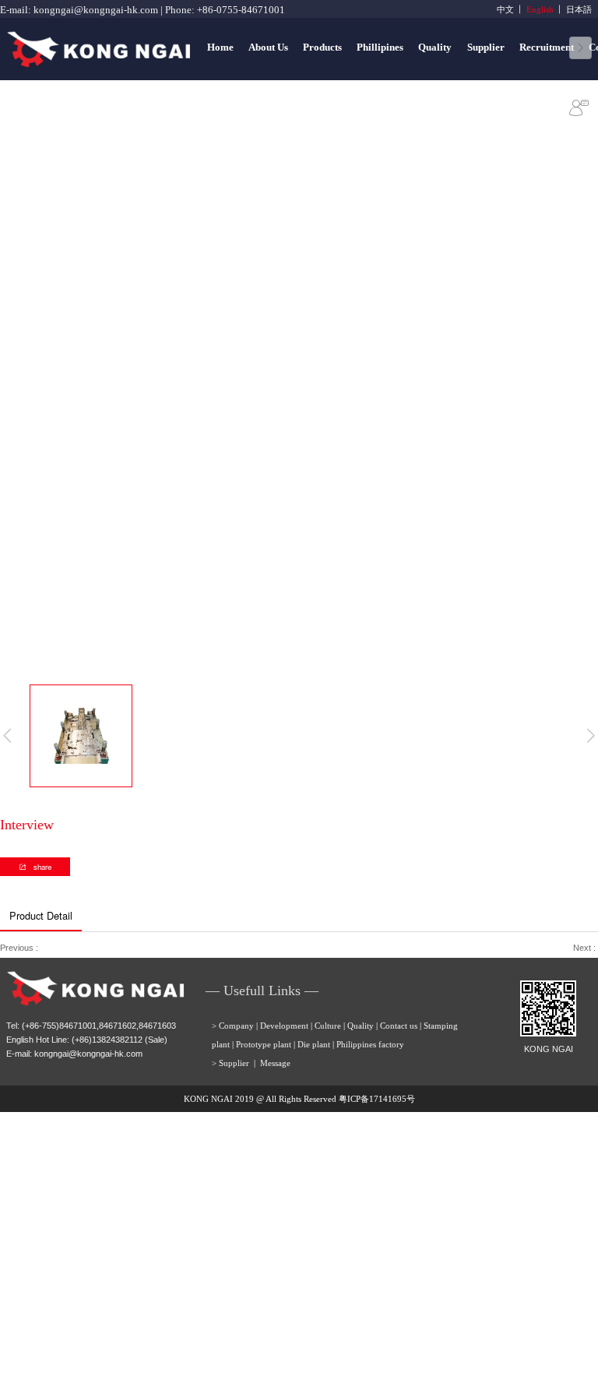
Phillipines (380, 47)
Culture (328, 1025)
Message (275, 1063)
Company (236, 1025)
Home (220, 47)
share (41, 866)
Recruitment (546, 47)
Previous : (20, 947)
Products (322, 47)
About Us (268, 47)
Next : (585, 947)
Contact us (398, 1025)
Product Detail (40, 915)
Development (284, 1025)
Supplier (486, 47)
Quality (435, 47)
